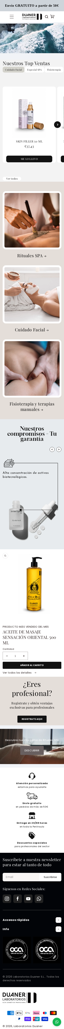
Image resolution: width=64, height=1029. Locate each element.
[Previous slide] (6, 124)
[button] (12, 17)
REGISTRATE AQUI (32, 719)
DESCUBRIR (32, 750)
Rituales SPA (29, 255)
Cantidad (8, 649)
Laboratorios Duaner (28, 1026)
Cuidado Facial (30, 329)
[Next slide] (57, 124)
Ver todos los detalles (17, 672)
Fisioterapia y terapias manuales (32, 406)
